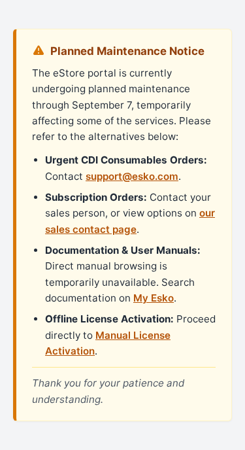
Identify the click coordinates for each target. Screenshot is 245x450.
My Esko (153, 298)
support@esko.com (132, 176)
